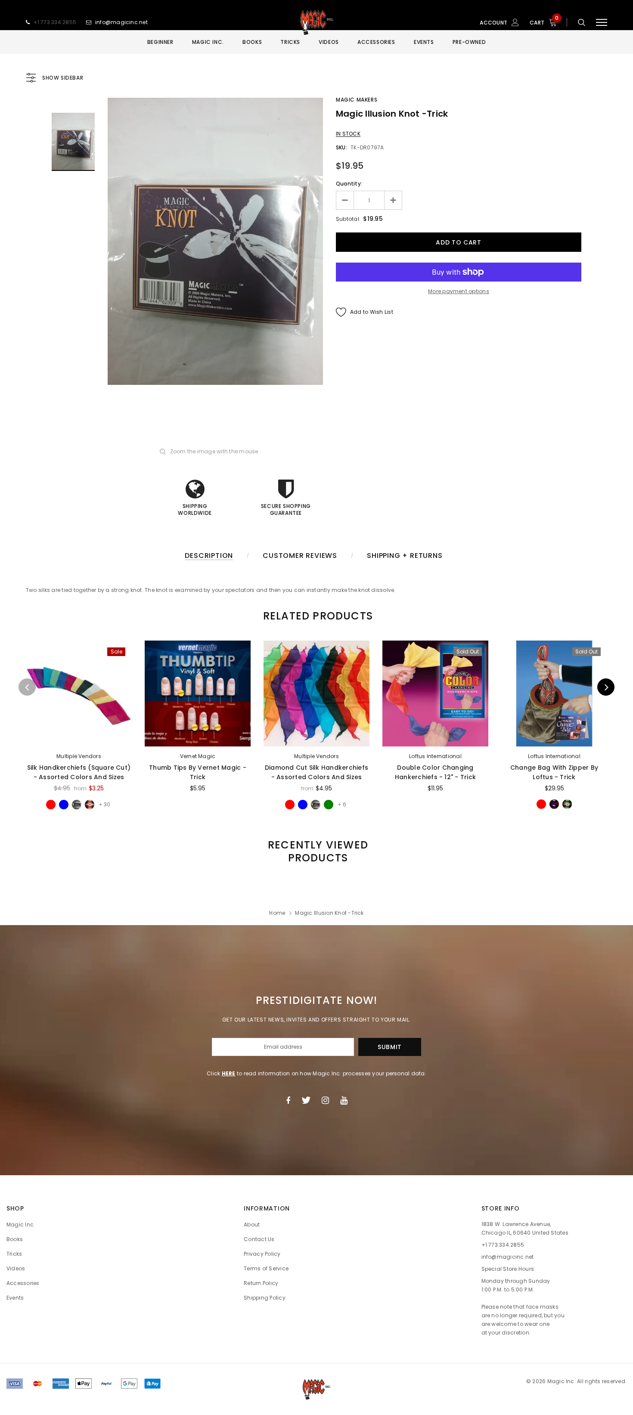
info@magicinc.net (121, 22)
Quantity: (349, 183)
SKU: (341, 147)
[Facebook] (288, 1100)
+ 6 (342, 804)
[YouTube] (344, 1100)
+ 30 (104, 804)
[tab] (316, 616)
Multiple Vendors (78, 756)
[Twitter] (305, 1100)
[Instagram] (325, 1100)
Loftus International (435, 756)
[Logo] (316, 22)
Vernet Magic (198, 756)
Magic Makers (356, 99)
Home (277, 912)
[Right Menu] (601, 22)
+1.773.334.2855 (55, 22)
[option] (215, 241)
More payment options (458, 291)
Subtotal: (348, 219)
